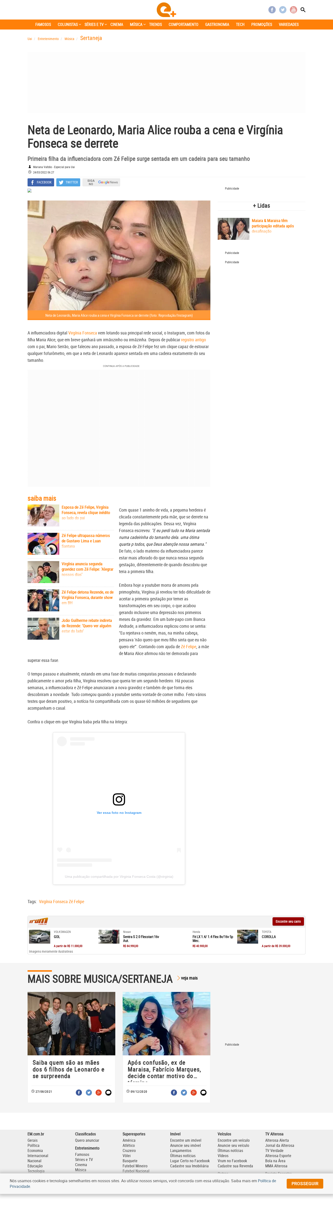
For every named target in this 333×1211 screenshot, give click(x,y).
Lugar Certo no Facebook (190, 1160)
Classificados (85, 1134)
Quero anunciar (87, 1140)
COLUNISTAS (68, 24)
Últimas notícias (183, 1155)
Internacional (38, 1155)
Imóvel (175, 1134)
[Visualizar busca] (303, 9)
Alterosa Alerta (277, 1140)
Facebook (272, 9)
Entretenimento (87, 1148)
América (129, 1140)
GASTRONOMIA (217, 24)
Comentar (108, 1093)
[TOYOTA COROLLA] (247, 937)
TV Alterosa (274, 1134)
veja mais (189, 978)
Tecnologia (36, 1171)
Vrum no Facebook (232, 1160)
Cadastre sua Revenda (235, 1166)
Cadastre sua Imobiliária (189, 1166)
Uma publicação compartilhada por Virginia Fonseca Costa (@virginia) (119, 876)
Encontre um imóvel (185, 1140)
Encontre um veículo (234, 1140)
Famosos (82, 1154)
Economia (35, 1150)
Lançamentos (180, 1150)
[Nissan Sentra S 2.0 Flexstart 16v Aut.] (109, 937)
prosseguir (305, 1183)
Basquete (130, 1160)
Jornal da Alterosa (279, 1145)
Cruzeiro (129, 1150)
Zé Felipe (188, 646)
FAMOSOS (43, 24)
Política (33, 1145)
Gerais (33, 1140)
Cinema (81, 1164)
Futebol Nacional (136, 1171)
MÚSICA (136, 24)
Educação (35, 1166)
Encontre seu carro (288, 921)
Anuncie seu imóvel (185, 1145)
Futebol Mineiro (135, 1166)
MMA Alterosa (276, 1166)
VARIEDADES (289, 24)
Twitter (282, 9)
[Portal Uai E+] (166, 9)
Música (80, 1169)
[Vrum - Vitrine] (39, 923)
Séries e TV (84, 1159)
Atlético (129, 1145)
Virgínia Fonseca (82, 333)
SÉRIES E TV (94, 24)
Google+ (99, 1093)
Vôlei (127, 1155)
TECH (240, 24)
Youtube (293, 9)
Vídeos (223, 1155)
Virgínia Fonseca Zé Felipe (61, 901)
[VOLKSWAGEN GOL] (39, 937)
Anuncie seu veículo (233, 1145)
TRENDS (155, 24)
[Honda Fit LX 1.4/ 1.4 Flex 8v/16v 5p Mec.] (178, 937)
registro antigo (193, 340)
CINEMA (116, 24)
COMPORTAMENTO (183, 24)
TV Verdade (274, 1150)
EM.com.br (36, 1134)
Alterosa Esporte (278, 1155)
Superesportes (134, 1134)
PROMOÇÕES (261, 24)
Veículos (224, 1134)
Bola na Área (275, 1160)
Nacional (34, 1160)
